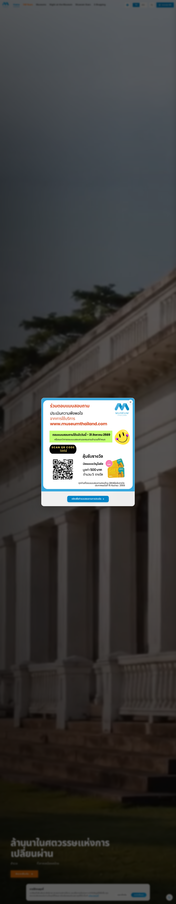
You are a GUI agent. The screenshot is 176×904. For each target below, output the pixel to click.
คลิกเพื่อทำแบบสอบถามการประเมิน (86, 499)
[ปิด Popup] (130, 402)
